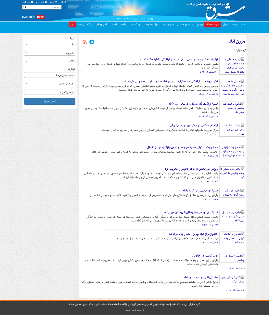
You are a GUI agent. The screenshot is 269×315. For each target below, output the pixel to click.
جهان (225, 24)
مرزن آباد (237, 41)
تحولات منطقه (212, 24)
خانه (243, 24)
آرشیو (52, 2)
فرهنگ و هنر (135, 24)
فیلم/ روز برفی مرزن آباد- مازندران (198, 190)
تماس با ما (40, 2)
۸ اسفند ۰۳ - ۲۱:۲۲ (209, 181)
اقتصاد (114, 24)
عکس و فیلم (102, 24)
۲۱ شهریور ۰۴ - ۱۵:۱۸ (208, 94)
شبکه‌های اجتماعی (185, 24)
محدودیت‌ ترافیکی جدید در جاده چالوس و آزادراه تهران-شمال (182, 147)
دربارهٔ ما (27, 2)
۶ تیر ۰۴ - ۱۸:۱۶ (211, 134)
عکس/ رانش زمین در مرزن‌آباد (201, 277)
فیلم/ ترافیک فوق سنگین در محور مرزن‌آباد (193, 103)
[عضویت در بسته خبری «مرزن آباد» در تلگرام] (91, 42)
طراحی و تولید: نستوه (134, 310)
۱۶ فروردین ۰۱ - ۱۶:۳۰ (235, 290)
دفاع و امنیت (168, 24)
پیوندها (80, 24)
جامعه (123, 24)
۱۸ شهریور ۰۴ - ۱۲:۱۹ (208, 116)
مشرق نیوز (217, 10)
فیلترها (71, 69)
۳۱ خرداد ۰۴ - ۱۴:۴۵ (209, 156)
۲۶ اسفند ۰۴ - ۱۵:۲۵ (208, 72)
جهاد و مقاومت (152, 24)
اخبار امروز (50, 101)
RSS (62, 2)
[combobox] (49, 44)
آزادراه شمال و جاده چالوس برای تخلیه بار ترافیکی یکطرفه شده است (179, 59)
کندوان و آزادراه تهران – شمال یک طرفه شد (193, 234)
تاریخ (72, 39)
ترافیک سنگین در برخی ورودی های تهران (194, 125)
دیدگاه (90, 24)
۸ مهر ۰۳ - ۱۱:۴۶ (210, 199)
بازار (72, 24)
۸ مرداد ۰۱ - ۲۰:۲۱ (237, 268)
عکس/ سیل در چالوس (205, 255)
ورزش (200, 24)
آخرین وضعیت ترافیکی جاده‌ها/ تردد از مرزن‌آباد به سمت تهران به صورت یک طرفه (171, 81)
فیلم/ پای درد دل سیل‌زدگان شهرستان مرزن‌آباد (191, 212)
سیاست (234, 24)
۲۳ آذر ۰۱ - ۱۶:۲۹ (210, 225)
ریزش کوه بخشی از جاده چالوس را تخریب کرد (191, 169)
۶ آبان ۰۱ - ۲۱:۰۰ (210, 243)
